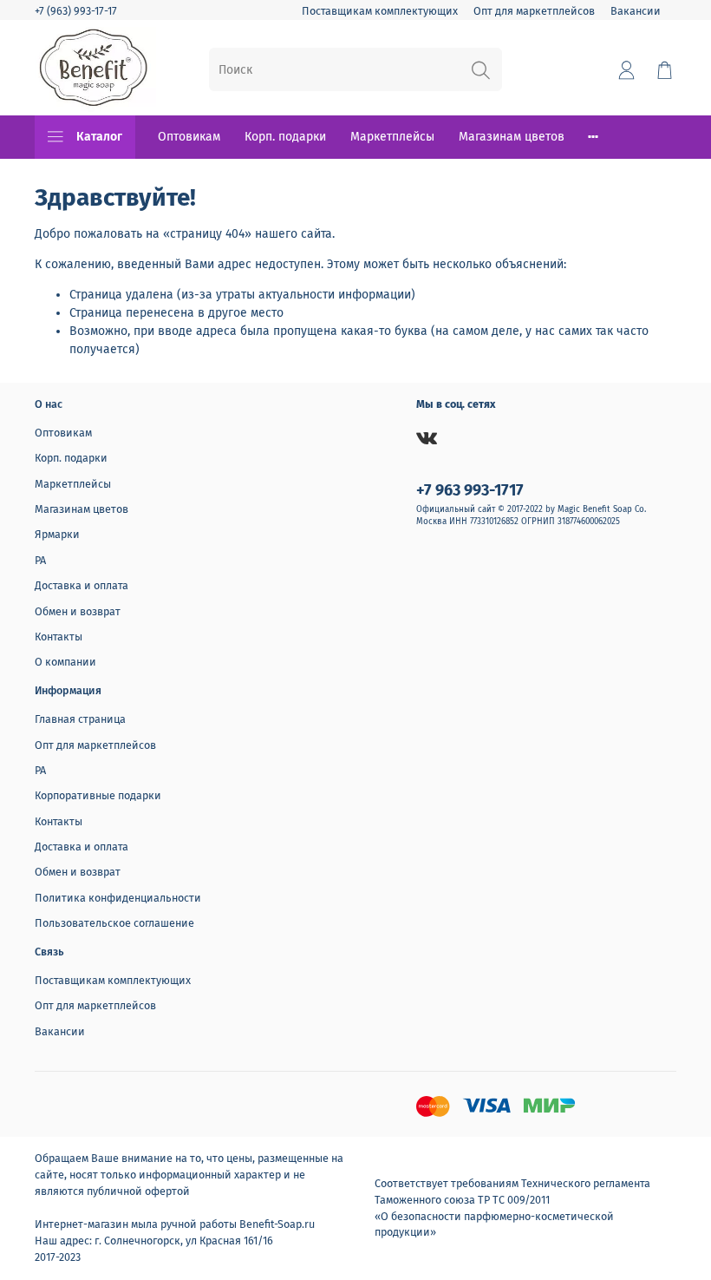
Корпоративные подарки (98, 795)
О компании (65, 661)
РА (40, 560)
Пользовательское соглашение (114, 922)
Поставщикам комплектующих (380, 10)
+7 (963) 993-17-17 (76, 10)
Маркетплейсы (392, 136)
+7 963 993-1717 (470, 490)
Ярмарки (57, 534)
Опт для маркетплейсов (534, 10)
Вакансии (635, 10)
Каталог (99, 136)
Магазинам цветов (511, 136)
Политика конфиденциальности (118, 897)
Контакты (58, 636)
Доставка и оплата (81, 585)
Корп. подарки (285, 136)
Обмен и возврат (78, 611)
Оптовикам (189, 136)
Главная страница (80, 718)
